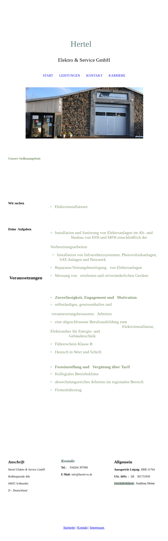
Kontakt (82, 527)
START (48, 75)
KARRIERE (117, 75)
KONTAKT (94, 75)
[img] (84, 113)
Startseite (69, 527)
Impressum (97, 527)
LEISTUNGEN (69, 75)
